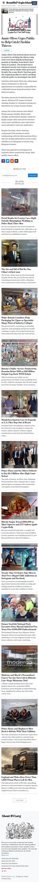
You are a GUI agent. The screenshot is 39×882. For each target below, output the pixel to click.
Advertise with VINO (8, 861)
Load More (19, 800)
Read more (5, 855)
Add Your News (6, 868)
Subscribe (32, 175)
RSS (4, 871)
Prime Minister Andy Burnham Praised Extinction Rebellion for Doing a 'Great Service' (21, 10)
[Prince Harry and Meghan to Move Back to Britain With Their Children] (19, 712)
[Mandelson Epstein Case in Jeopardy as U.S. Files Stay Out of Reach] (19, 404)
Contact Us (19, 876)
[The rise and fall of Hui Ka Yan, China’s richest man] (19, 253)
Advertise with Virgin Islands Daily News (14, 866)
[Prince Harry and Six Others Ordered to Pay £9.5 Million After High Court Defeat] (19, 455)
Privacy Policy (6, 879)
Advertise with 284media (9, 858)
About (26, 876)
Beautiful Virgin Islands (19, 2)
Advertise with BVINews (9, 863)
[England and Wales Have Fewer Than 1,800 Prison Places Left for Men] (19, 761)
